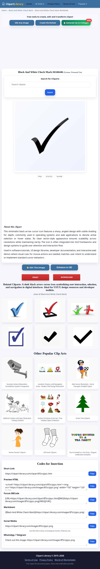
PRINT (35, 277)
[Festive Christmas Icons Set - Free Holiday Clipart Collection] (50, 403)
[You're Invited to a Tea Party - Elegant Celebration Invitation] (83, 437)
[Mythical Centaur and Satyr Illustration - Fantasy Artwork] (17, 403)
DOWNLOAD (67, 277)
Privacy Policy (54, 4)
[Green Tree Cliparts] (83, 403)
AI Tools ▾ (39, 4)
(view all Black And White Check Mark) (50, 294)
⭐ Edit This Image (36, 267)
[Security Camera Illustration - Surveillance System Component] (17, 369)
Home (29, 4)
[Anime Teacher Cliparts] (17, 437)
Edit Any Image (22, 23)
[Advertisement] (50, 48)
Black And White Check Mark (21, 10)
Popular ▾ (82, 4)
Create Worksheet (48, 23)
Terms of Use (69, 4)
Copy (92, 474)
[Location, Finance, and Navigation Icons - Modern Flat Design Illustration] (50, 369)
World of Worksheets (65, 559)
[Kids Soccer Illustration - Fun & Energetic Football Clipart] (83, 369)
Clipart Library (43, 555)
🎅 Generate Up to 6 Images (77, 22)
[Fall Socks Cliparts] (50, 437)
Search (50, 92)
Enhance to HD (64, 267)
